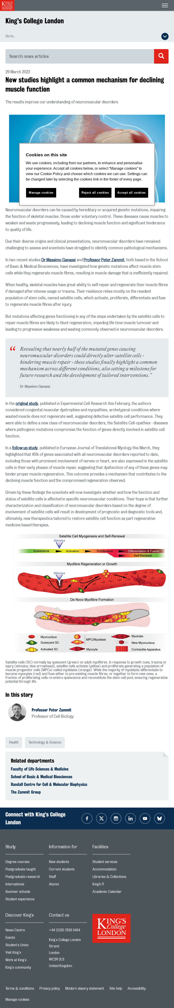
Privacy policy (49, 988)
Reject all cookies (95, 192)
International (24, 885)
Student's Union (24, 946)
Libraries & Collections (111, 878)
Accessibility (137, 988)
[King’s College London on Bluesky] (159, 818)
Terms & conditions (19, 988)
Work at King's (24, 961)
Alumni (68, 885)
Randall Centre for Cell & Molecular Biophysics (49, 784)
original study (27, 404)
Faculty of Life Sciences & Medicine (39, 769)
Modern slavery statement (84, 988)
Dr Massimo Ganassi (58, 260)
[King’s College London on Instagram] (116, 818)
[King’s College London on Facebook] (87, 818)
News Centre (24, 931)
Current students (68, 870)
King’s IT (111, 885)
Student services (111, 863)
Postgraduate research (24, 878)
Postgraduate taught (24, 870)
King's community (24, 968)
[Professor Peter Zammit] (20, 713)
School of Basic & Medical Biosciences (41, 777)
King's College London (34, 21)
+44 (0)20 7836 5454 (64, 930)
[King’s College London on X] (101, 818)
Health (14, 742)
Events (24, 938)
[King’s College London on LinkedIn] (130, 818)
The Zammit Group (26, 792)
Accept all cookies (131, 192)
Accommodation (111, 870)
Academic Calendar (111, 893)
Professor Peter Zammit (104, 260)
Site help (115, 988)
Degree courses (24, 863)
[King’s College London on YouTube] (145, 818)
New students (68, 863)
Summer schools (24, 893)
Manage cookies (17, 999)
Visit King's (24, 953)
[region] (87, 174)
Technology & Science (45, 742)
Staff (68, 878)
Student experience (24, 900)
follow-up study (25, 448)
